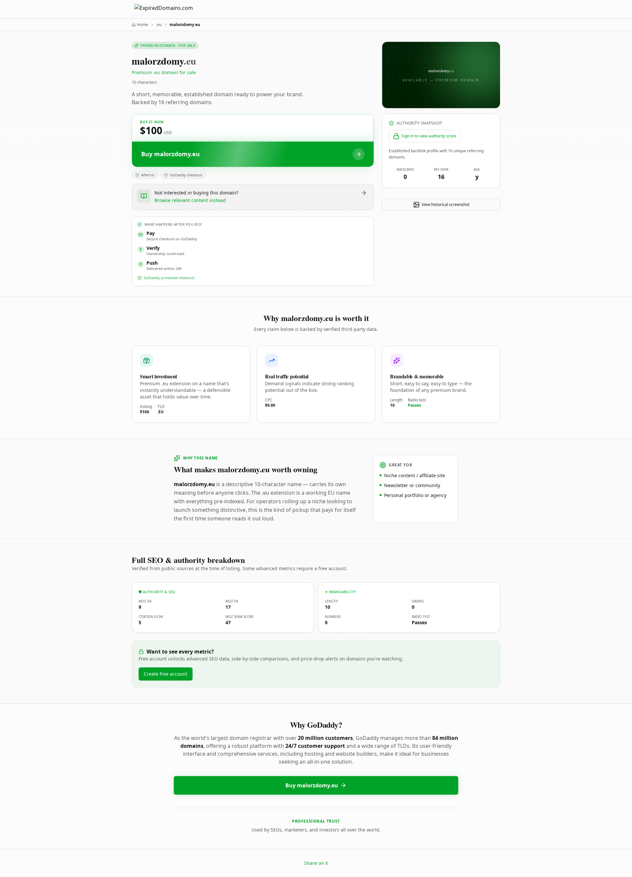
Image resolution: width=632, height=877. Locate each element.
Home (142, 24)
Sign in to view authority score (429, 136)
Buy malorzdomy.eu (311, 785)
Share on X (316, 863)
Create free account (165, 674)
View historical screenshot (445, 204)
